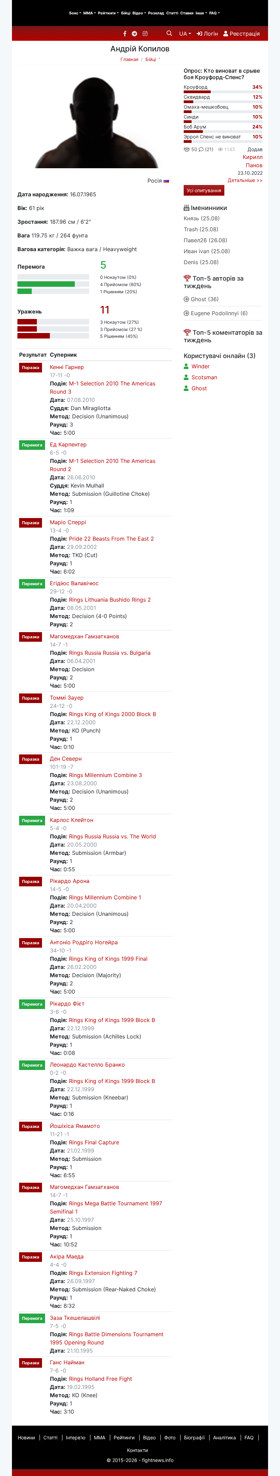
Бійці (125, 13)
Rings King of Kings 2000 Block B (112, 714)
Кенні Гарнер (67, 367)
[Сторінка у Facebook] (125, 33)
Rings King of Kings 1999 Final (108, 958)
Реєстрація (244, 33)
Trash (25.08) (201, 229)
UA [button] (183, 33)
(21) (208, 149)
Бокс (73, 13)
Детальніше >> (245, 180)
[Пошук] (169, 33)
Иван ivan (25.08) (207, 251)
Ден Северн (66, 758)
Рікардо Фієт (67, 1003)
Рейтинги (107, 13)
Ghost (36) (204, 299)
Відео (137, 13)
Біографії (194, 1437)
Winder (201, 366)
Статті (172, 13)
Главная (129, 59)
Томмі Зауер (67, 697)
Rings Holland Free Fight (100, 1378)
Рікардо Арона (69, 880)
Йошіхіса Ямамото (75, 1125)
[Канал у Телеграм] (134, 33)
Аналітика (224, 1437)
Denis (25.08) (201, 262)
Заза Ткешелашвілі (75, 1317)
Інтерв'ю (75, 1437)
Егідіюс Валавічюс (74, 583)
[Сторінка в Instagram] (145, 33)
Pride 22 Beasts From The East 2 (111, 538)
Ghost (199, 388)
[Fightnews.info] (40, 13)
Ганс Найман (67, 1362)
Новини (26, 1437)
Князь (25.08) (202, 218)
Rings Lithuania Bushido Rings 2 (110, 599)
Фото (170, 1437)
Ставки (187, 13)
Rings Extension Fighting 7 (103, 1272)
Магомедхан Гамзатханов (84, 636)
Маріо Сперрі (68, 522)
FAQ (213, 13)
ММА (88, 13)
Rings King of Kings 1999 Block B (112, 1020)
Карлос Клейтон (71, 819)
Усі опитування (204, 190)
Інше (200, 13)
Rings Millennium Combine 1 (105, 897)
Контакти (137, 1450)
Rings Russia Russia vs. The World (112, 836)
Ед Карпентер (68, 444)
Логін (210, 33)
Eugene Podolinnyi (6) (218, 313)
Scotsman (204, 377)
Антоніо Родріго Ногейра (84, 942)
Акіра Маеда (67, 1256)
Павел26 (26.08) (205, 240)
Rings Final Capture (94, 1142)
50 (193, 149)
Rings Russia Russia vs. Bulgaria (110, 652)
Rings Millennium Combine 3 (105, 775)
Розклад (156, 13)
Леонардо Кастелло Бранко (87, 1064)
